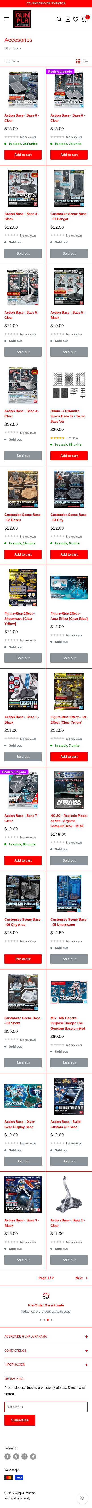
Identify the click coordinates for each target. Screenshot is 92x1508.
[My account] (68, 19)
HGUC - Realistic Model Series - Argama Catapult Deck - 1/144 (68, 821)
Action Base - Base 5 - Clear (21, 315)
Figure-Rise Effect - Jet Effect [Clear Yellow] (68, 719)
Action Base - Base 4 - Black (21, 216)
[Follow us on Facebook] (7, 1456)
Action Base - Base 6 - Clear (67, 117)
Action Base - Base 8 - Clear (21, 117)
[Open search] (59, 19)
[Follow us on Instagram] (24, 1456)
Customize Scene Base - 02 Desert (22, 517)
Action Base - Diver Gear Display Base (19, 1124)
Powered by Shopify (17, 1498)
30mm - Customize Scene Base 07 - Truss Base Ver (67, 416)
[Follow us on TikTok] (33, 1456)
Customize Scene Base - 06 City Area (22, 922)
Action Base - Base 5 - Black (67, 315)
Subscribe (20, 1420)
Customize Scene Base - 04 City (68, 517)
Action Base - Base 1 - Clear (67, 1222)
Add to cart (23, 155)
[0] (84, 19)
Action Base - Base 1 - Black (21, 719)
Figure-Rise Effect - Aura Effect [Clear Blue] (69, 615)
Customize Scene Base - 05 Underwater (68, 922)
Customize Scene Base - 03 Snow (22, 1020)
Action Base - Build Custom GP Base (65, 1124)
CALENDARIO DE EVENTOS (46, 3)
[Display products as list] (86, 61)
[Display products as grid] (78, 61)
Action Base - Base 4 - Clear (21, 413)
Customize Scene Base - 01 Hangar (68, 216)
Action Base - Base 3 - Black (21, 1222)
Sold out (23, 253)
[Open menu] (6, 19)
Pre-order (23, 959)
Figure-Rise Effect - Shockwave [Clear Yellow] (19, 618)
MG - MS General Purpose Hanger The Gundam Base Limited (67, 1023)
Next (79, 1278)
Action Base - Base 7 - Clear (21, 818)
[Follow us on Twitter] (16, 1456)
